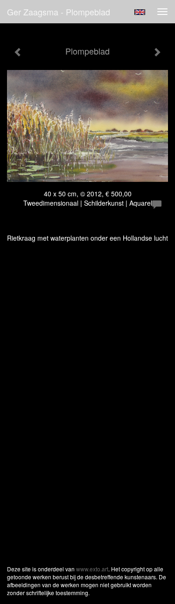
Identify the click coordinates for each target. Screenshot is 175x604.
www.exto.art (92, 569)
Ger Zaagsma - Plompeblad (58, 12)
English (139, 12)
